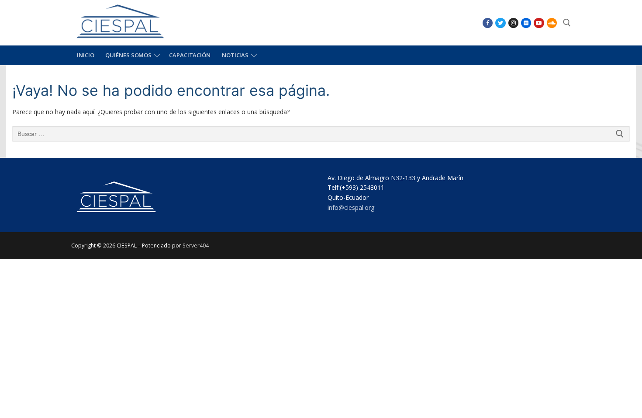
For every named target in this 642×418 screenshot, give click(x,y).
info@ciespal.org (351, 207)
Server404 (196, 245)
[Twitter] (500, 23)
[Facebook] (488, 23)
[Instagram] (513, 23)
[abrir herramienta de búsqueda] (567, 23)
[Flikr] (526, 23)
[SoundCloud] (552, 23)
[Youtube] (539, 23)
